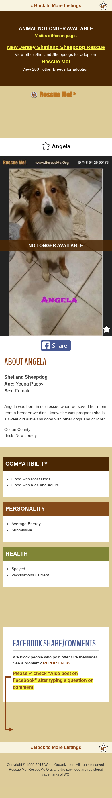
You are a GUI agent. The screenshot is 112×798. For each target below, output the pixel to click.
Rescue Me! (56, 61)
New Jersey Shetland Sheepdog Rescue (56, 47)
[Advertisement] (56, 117)
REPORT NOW (56, 663)
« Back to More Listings (55, 5)
